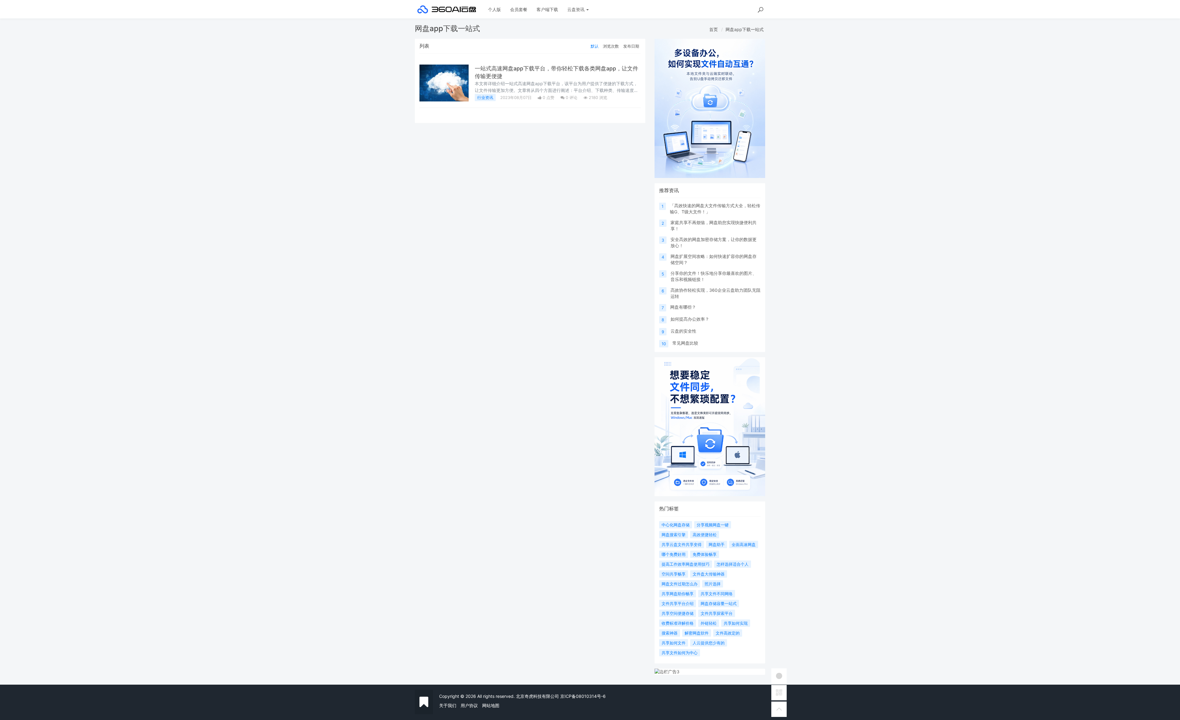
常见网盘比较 (685, 343)
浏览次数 (611, 46)
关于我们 (447, 705)
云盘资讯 (576, 9)
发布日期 (631, 46)
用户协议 (469, 705)
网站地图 (490, 705)
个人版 (494, 9)
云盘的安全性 (683, 331)
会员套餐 (518, 9)
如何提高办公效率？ (690, 319)
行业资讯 (485, 97)
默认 (595, 46)
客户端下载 (547, 9)
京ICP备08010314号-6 (583, 696)
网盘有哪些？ (683, 307)
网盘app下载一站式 (745, 29)
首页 (713, 29)
